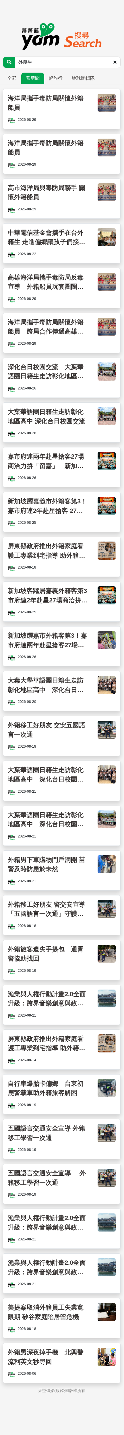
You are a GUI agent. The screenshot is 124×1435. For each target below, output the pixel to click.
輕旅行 (56, 78)
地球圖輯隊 (83, 78)
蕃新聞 (33, 78)
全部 (12, 78)
